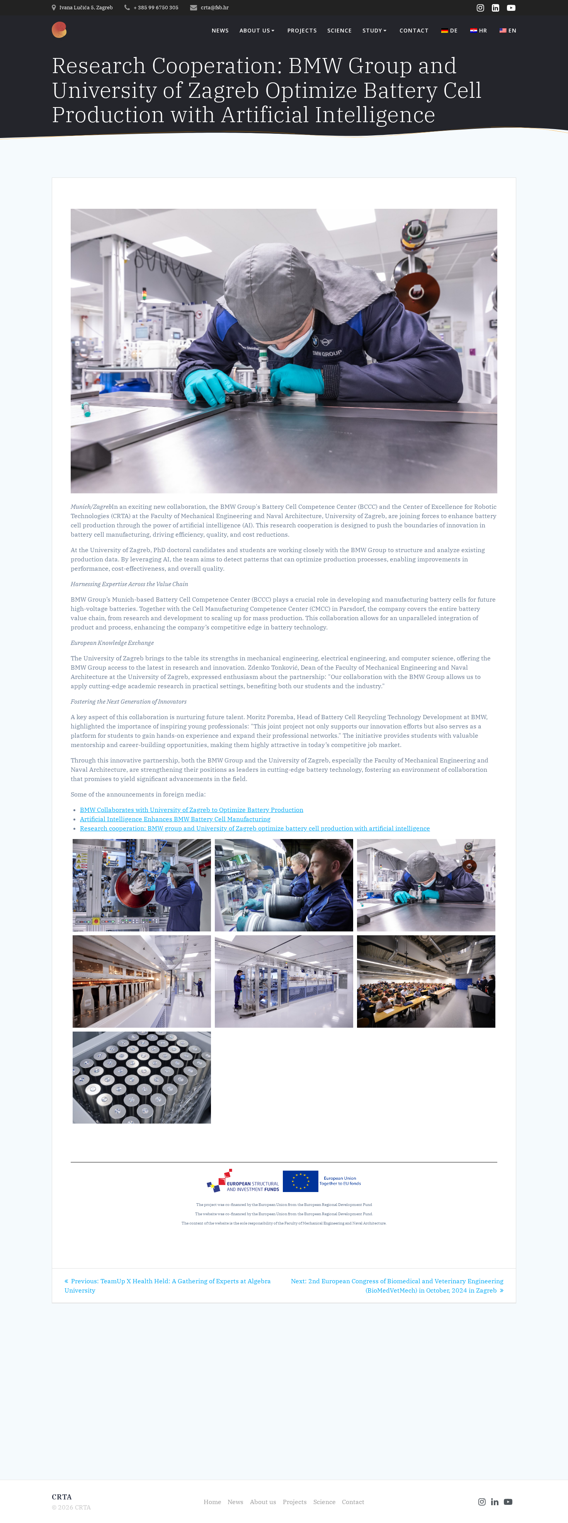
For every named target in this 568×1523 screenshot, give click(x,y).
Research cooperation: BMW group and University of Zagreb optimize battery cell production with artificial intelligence (255, 828)
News (220, 31)
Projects (302, 31)
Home (212, 1502)
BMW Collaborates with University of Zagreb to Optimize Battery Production (191, 810)
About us (255, 31)
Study (372, 31)
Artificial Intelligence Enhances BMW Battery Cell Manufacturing (175, 819)
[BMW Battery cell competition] (284, 885)
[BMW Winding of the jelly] (142, 885)
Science (339, 31)
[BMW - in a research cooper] (426, 981)
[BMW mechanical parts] (142, 1078)
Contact (414, 31)
